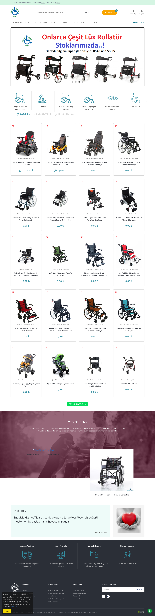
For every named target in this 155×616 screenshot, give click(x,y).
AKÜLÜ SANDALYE (39, 23)
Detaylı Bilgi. (15, 606)
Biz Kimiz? (25, 590)
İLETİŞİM (94, 23)
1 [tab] (73, 82)
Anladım (7, 611)
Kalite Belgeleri (78, 590)
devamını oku (100, 533)
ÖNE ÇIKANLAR (20, 114)
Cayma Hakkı (52, 596)
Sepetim (112, 12)
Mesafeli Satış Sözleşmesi (56, 590)
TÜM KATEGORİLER (21, 23)
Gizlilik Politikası (53, 602)
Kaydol (142, 14)
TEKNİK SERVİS (138, 23)
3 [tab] (79, 82)
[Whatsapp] (150, 611)
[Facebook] (108, 596)
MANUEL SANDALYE (59, 23)
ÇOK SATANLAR (65, 114)
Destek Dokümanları (79, 593)
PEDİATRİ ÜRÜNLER (79, 23)
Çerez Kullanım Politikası (56, 593)
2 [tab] (76, 82)
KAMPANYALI (42, 114)
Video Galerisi (77, 599)
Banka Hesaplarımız (28, 596)
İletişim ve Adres (27, 593)
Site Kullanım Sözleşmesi (56, 599)
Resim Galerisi (77, 596)
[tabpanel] (77, 56)
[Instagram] (103, 596)
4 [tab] (82, 82)
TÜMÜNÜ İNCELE (76, 404)
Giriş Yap (133, 14)
